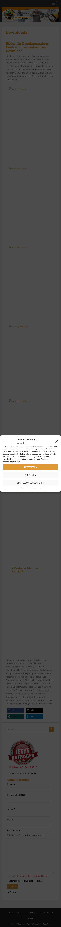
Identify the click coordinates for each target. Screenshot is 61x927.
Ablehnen (30, 475)
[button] (56, 441)
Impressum (36, 488)
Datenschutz (26, 488)
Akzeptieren (30, 467)
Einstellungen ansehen (30, 482)
